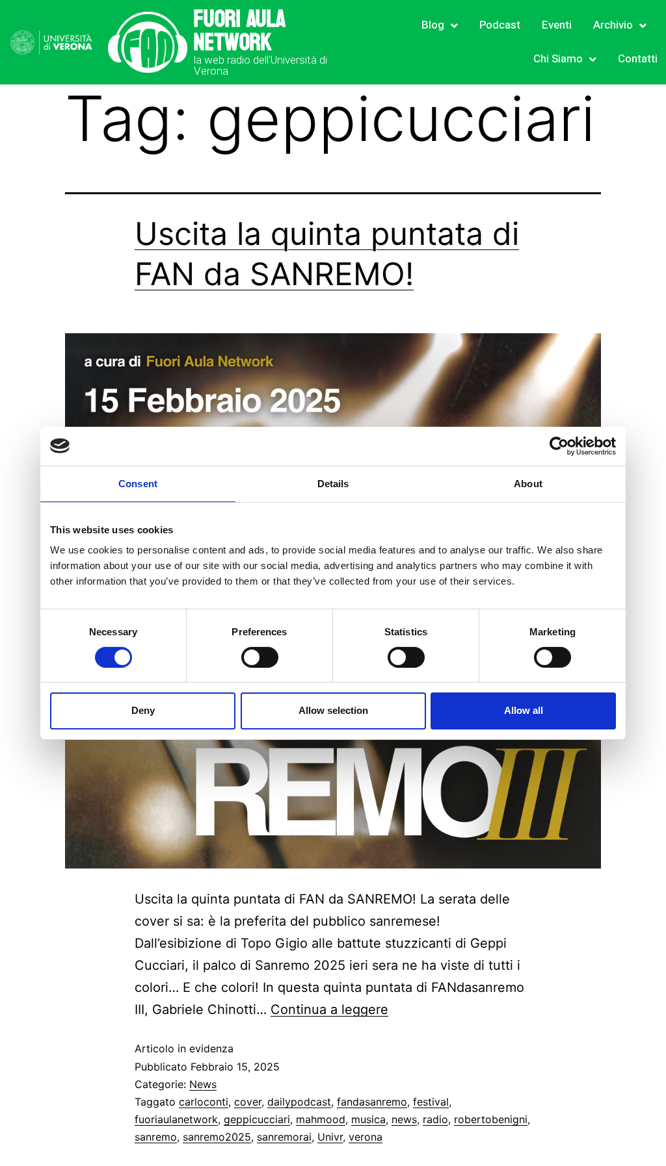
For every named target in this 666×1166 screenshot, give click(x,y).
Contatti (638, 59)
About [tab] (528, 482)
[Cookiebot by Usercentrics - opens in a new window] (559, 445)
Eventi (557, 25)
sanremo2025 (217, 1136)
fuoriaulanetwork (176, 1119)
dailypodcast (299, 1101)
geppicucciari (257, 1119)
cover (247, 1101)
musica (368, 1119)
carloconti (203, 1101)
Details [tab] (333, 482)
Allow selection (333, 710)
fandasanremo (372, 1101)
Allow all (523, 710)
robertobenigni (490, 1119)
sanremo (156, 1136)
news (404, 1119)
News (203, 1084)
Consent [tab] (137, 482)
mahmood (320, 1119)
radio (435, 1119)
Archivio (613, 25)
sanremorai (284, 1136)
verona (365, 1136)
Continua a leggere (329, 1009)
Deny (143, 710)
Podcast (499, 25)
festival (431, 1101)
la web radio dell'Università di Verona (260, 65)
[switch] (259, 657)
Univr (330, 1136)
